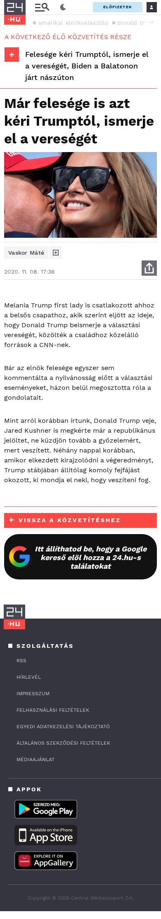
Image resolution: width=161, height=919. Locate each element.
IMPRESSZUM (33, 693)
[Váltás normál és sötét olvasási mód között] (63, 7)
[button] (150, 22)
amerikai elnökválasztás (73, 22)
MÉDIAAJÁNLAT (35, 759)
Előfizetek (117, 7)
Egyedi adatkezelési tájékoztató (63, 726)
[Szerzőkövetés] (56, 252)
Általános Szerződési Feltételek (63, 743)
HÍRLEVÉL (29, 677)
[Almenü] (42, 7)
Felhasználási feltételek (53, 710)
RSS (21, 660)
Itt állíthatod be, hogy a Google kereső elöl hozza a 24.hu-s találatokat (91, 557)
